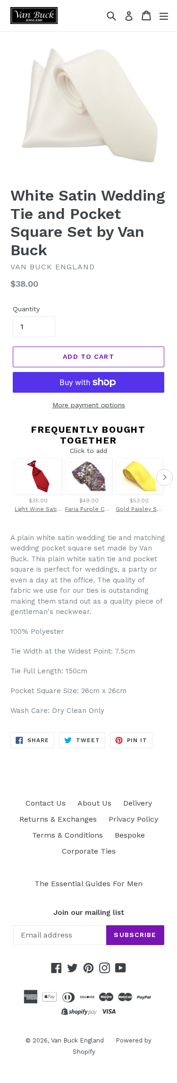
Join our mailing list (88, 912)
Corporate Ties (89, 851)
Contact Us (45, 803)
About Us (94, 803)
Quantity (26, 309)
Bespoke (130, 835)
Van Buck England (77, 1040)
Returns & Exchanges (58, 819)
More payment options (88, 405)
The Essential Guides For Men (88, 883)
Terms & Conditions (67, 835)
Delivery (137, 803)
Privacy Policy (133, 819)
